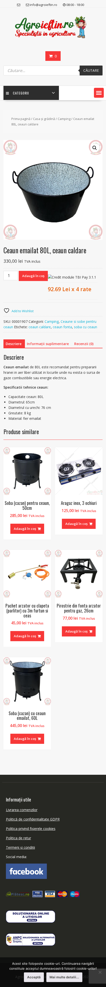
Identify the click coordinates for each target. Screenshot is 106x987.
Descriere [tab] (13, 343)
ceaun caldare (40, 327)
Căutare (91, 70)
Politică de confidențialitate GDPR (33, 819)
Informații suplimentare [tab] (48, 343)
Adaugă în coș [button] (25, 528)
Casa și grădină (44, 119)
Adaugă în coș (33, 276)
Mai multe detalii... (64, 977)
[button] (99, 93)
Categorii (21, 92)
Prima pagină (20, 119)
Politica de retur (18, 838)
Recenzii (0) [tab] (83, 343)
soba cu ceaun (85, 327)
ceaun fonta (62, 327)
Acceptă (34, 977)
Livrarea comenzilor (21, 809)
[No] (99, 972)
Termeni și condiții (20, 847)
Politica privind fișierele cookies (30, 828)
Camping (64, 119)
